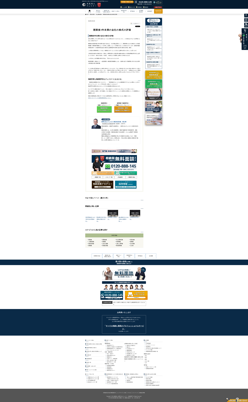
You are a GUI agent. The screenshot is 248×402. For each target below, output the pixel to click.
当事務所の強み (97, 255)
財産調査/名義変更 (111, 365)
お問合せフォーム (133, 70)
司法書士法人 (92, 378)
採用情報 (139, 7)
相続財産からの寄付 (131, 355)
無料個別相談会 (130, 382)
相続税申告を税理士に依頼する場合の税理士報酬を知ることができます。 (153, 66)
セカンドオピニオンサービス (113, 350)
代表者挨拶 (148, 343)
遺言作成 (110, 361)
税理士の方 (132, 7)
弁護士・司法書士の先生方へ (113, 380)
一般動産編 (91, 241)
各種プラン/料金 (118, 256)
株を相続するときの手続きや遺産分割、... (124, 219)
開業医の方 (109, 357)
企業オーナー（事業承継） (112, 358)
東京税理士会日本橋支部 (107, 123)
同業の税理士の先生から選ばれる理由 (94, 344)
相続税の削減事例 (149, 383)
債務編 (131, 241)
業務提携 (146, 7)
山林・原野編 (119, 243)
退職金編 (104, 239)
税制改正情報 (149, 380)
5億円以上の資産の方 (131, 345)
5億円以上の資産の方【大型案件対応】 (115, 346)
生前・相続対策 (108, 352)
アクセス (129, 392)
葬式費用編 (119, 245)
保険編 (104, 241)
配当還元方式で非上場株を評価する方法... (101, 219)
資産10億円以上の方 (111, 355)
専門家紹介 (140, 255)
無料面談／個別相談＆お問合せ (132, 374)
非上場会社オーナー (131, 348)
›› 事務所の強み (131, 177)
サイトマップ (135, 392)
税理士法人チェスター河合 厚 (113, 121)
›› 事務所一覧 (97, 177)
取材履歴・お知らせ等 (91, 366)
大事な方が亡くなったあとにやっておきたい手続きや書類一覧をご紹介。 (153, 31)
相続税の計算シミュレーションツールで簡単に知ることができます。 (153, 40)
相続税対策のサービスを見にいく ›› (104, 109)
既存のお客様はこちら (246, 36)
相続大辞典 (148, 378)
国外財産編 (91, 243)
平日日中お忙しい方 (131, 352)
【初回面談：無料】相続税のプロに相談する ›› (123, 109)
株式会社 (92, 382)
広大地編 (132, 243)
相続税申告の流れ (129, 256)
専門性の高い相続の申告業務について (94, 351)
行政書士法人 (92, 377)
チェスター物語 (149, 349)
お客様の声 (89, 355)
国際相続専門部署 (149, 368)
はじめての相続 (149, 377)
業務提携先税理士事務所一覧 (152, 351)
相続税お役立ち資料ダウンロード (153, 382)
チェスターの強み (90, 340)
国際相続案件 (129, 350)
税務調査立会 (109, 368)
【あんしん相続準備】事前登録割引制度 (135, 377)
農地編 (90, 239)
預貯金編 (132, 239)
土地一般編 (105, 243)
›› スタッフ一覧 (108, 177)
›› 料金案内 (120, 177)
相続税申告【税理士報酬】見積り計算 (133, 357)
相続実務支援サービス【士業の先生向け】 (114, 374)
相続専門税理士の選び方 (91, 347)
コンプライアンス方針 (121, 392)
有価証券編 (105, 245)
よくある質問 (124, 7)
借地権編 (118, 241)
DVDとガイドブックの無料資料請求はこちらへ (99, 98)
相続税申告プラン (110, 345)
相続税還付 (109, 367)
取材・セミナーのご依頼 (91, 369)
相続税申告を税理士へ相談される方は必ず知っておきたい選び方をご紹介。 (153, 58)
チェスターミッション (150, 344)
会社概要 (151, 255)
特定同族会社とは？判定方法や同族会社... (90, 219)
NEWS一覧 (89, 362)
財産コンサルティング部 (151, 366)
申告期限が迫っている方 (132, 353)
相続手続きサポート (111, 370)
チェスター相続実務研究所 (112, 383)
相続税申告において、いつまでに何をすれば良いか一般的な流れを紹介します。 (153, 48)
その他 (131, 245)
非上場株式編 (119, 239)
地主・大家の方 (110, 353)
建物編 (90, 245)
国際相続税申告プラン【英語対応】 (114, 348)
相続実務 (111, 382)
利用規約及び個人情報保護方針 (109, 392)
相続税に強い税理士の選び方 (107, 256)
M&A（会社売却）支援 (111, 360)
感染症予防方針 (158, 7)
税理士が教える (152, 385)
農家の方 (128, 347)
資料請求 (128, 380)
